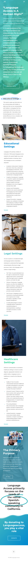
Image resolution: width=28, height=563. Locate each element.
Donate (6, 210)
